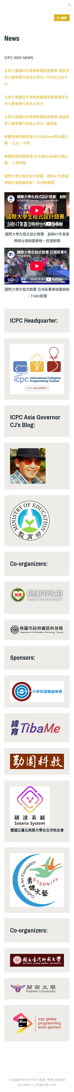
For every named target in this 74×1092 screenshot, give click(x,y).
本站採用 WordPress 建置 (27, 1080)
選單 (64, 18)
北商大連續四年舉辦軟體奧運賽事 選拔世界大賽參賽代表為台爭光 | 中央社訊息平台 (36, 77)
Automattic (27, 1085)
